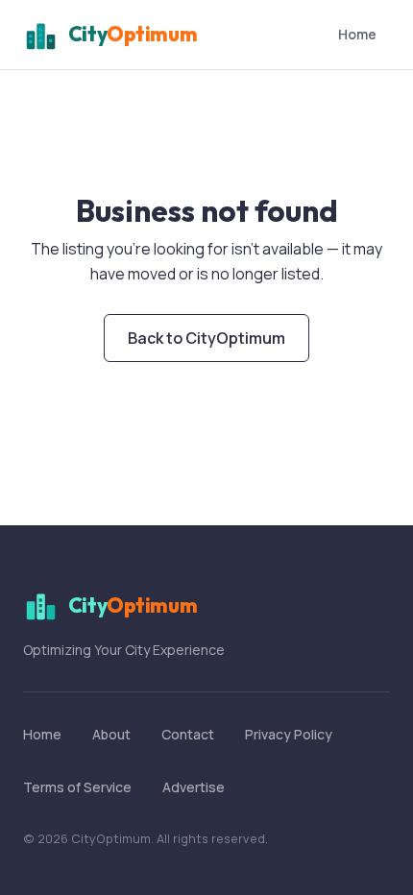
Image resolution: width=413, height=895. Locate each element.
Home (357, 34)
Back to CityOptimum (206, 338)
